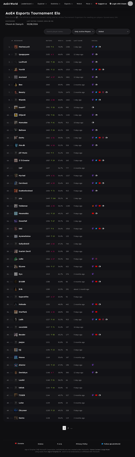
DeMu (21, 138)
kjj (20, 350)
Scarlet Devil (25, 251)
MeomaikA (24, 213)
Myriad (22, 175)
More (88, 4)
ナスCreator (24, 160)
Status (40, 444)
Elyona (22, 266)
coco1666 (23, 327)
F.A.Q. (59, 444)
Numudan (23, 122)
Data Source (10, 17)
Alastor (22, 365)
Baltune (22, 130)
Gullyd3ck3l (24, 244)
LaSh (21, 319)
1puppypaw (24, 54)
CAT (20, 168)
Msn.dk (22, 145)
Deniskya (23, 372)
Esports (67, 4)
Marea (22, 357)
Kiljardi (22, 115)
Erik (20, 289)
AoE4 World (10, 3)
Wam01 (22, 100)
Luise (21, 403)
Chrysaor (23, 410)
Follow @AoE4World (112, 444)
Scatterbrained (25, 191)
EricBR (22, 281)
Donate (21, 443)
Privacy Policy (81, 444)
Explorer (41, 4)
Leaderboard (26, 4)
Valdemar (23, 206)
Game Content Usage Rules (100, 449)
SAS (20, 228)
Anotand (23, 77)
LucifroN (23, 62)
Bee (20, 85)
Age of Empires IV (54, 452)
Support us (102, 4)
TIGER (22, 395)
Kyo (20, 274)
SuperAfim (23, 297)
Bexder (22, 334)
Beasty (22, 92)
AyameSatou (25, 236)
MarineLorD (24, 47)
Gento (21, 418)
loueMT (22, 107)
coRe (21, 259)
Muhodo (22, 304)
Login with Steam (119, 4)
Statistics (54, 4)
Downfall (23, 221)
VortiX (22, 69)
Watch (79, 4)
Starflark (23, 312)
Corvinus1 (23, 183)
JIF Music (23, 153)
